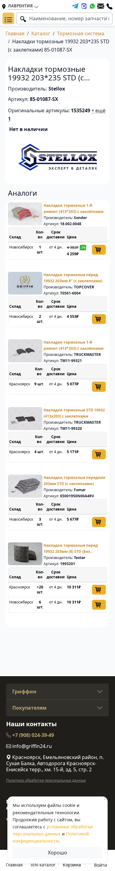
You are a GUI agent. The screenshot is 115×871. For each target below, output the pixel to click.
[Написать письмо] (100, 6)
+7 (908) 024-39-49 (32, 735)
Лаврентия (20, 6)
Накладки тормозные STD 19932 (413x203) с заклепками (74, 413)
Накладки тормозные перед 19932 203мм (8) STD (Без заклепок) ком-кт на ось (71, 549)
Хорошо (57, 852)
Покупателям (29, 707)
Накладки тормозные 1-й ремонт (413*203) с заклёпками (74, 208)
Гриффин (24, 691)
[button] (8, 18)
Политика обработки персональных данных (46, 780)
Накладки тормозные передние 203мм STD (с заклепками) (74, 480)
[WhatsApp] (92, 6)
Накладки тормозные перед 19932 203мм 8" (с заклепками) (73, 277)
